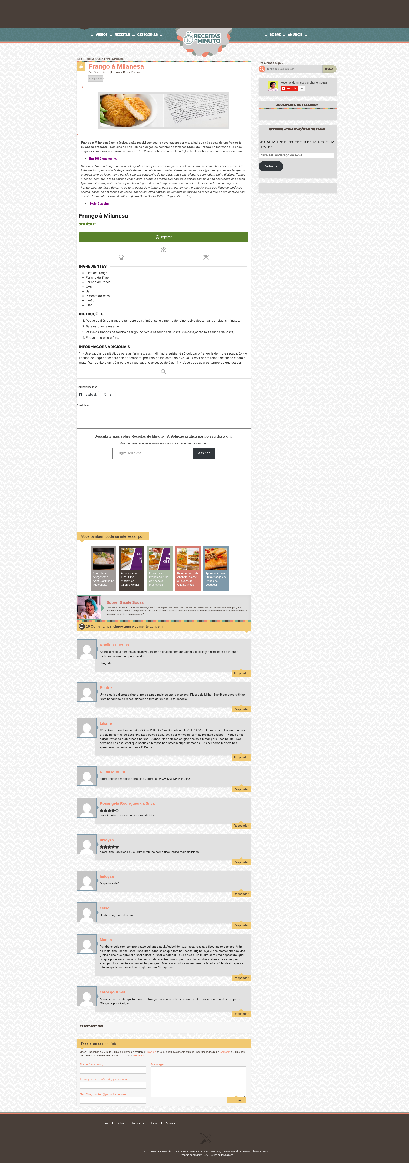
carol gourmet (112, 992)
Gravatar (150, 1052)
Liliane (106, 723)
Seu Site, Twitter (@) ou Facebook (103, 1094)
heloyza (107, 840)
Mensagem (158, 1064)
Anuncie (295, 34)
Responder (241, 673)
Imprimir (166, 237)
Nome (91, 1064)
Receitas (122, 34)
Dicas (126, 72)
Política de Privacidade (221, 1155)
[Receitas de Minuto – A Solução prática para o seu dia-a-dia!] (202, 29)
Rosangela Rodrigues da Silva (127, 803)
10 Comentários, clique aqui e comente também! (125, 626)
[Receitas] (81, 66)
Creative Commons (199, 1151)
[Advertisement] (131, 492)
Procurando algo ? (271, 63)
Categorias (147, 34)
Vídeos (102, 34)
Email (104, 1079)
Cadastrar (271, 166)
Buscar (329, 69)
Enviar (236, 1100)
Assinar (204, 453)
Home (105, 1123)
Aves (99, 59)
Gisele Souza (101, 72)
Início (79, 59)
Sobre (275, 34)
